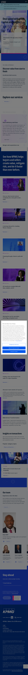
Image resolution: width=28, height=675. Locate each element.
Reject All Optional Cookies (14, 347)
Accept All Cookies (14, 351)
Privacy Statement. (18, 340)
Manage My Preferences (14, 344)
